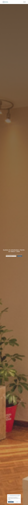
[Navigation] (24, 2)
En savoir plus (10, 500)
